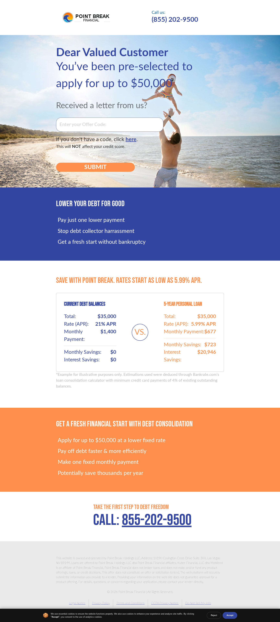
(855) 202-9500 (175, 19)
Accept (230, 615)
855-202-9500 (157, 520)
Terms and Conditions (130, 603)
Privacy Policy (101, 603)
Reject (214, 615)
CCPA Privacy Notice (165, 603)
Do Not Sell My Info (198, 603)
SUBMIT (95, 167)
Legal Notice (77, 603)
